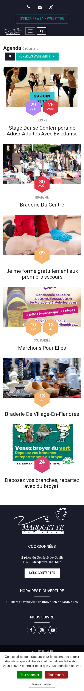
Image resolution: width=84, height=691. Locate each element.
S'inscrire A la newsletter (42, 19)
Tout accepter (29, 675)
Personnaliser (42, 684)
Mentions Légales (42, 651)
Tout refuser (56, 675)
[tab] (10, 57)
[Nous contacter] (40, 7)
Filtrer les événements (35, 56)
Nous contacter (42, 573)
